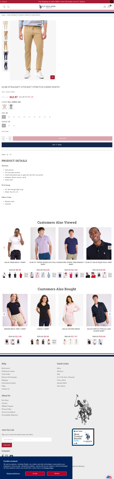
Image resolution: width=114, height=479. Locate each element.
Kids (58, 374)
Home (3, 15)
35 (34, 117)
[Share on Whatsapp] (7, 155)
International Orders (9, 383)
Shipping (5, 380)
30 (9, 117)
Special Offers (62, 383)
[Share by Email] (10, 155)
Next (54, 50)
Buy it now (57, 145)
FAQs (4, 386)
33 (24, 117)
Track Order (6, 374)
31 (14, 117)
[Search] (8, 6)
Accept (35, 473)
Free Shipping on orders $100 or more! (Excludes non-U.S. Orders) (59, 1)
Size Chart (5, 131)
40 (50, 117)
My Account (6, 368)
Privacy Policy (48, 468)
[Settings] (105, 6)
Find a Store (61, 380)
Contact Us (5, 389)
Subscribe (6, 445)
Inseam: (6, 122)
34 (29, 117)
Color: (11, 102)
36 (39, 117)
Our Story (5, 400)
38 (45, 117)
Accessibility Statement (10, 415)
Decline (56, 473)
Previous (12, 50)
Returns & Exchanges (9, 377)
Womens (60, 371)
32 (19, 117)
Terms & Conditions (8, 412)
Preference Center (8, 371)
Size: (4, 113)
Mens (59, 368)
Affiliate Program (7, 406)
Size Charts (61, 386)
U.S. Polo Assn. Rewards (65, 377)
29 (4, 117)
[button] (4, 247)
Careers (4, 403)
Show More (26, 275)
